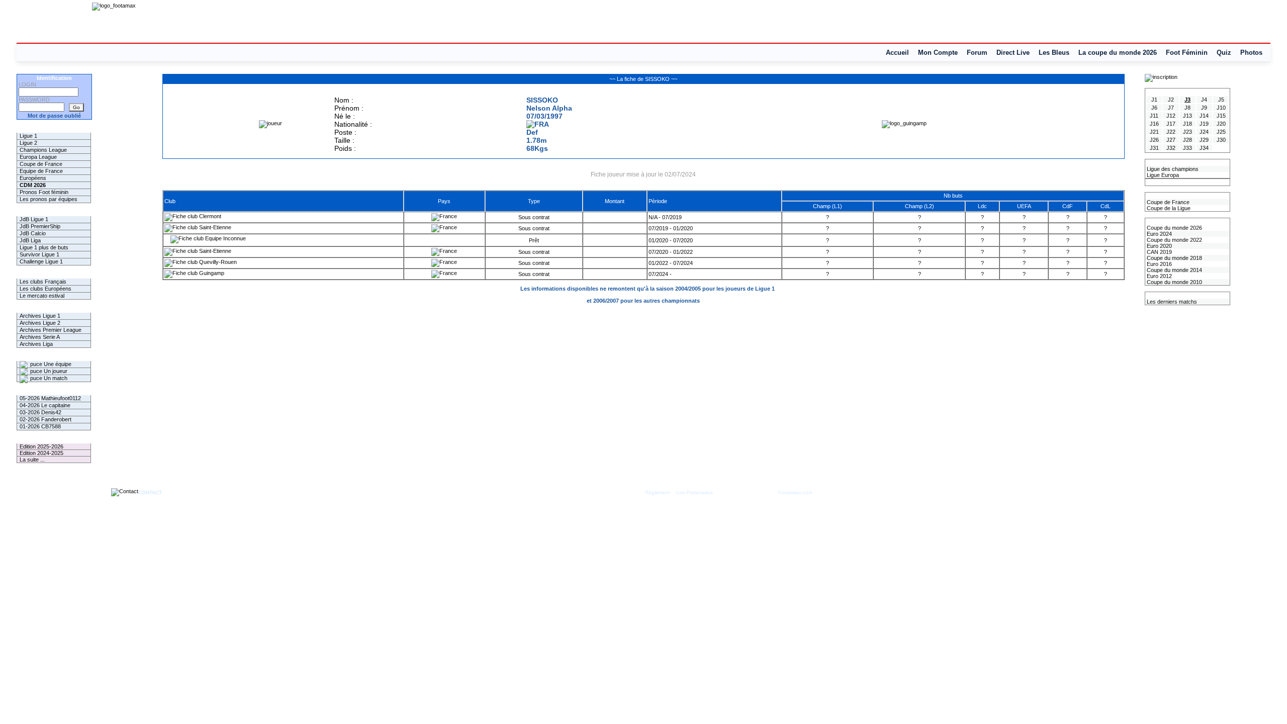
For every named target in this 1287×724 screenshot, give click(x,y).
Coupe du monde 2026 (1173, 228)
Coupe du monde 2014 (1173, 270)
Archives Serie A (40, 337)
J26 (1154, 140)
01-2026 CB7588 (40, 426)
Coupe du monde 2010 (1173, 282)
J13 (1187, 116)
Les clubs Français (43, 282)
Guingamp (211, 273)
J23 (1187, 132)
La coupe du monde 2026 (1117, 52)
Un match (54, 378)
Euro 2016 (1158, 264)
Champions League (43, 150)
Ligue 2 (28, 143)
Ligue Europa (1162, 175)
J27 (1170, 140)
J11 (1154, 116)
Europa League (38, 157)
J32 (1170, 148)
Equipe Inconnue (225, 238)
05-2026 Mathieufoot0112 (50, 398)
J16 (1154, 124)
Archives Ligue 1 (40, 316)
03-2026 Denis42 (40, 412)
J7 (1171, 108)
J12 (1170, 116)
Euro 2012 (1158, 276)
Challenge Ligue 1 (41, 261)
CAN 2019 (1158, 252)
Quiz (1224, 52)
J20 (1221, 124)
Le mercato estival (42, 296)
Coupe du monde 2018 (1173, 258)
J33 (1187, 148)
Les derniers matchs (1171, 302)
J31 (1154, 148)
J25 (1221, 132)
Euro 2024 (1158, 234)
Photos (1251, 52)
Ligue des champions (1172, 169)
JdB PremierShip (40, 226)
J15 (1221, 116)
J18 (1187, 124)
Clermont (209, 216)
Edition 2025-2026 (41, 446)
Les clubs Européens (45, 289)
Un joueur (54, 371)
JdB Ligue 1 (34, 219)
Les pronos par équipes (48, 199)
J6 (1154, 108)
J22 (1170, 132)
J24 (1204, 132)
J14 (1204, 116)
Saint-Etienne (214, 227)
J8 (1187, 108)
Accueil (897, 52)
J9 (1204, 108)
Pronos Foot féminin (44, 192)
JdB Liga (30, 240)
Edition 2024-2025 (41, 453)
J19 (1204, 124)
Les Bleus (1054, 52)
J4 (1204, 100)
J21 (1154, 132)
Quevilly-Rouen (217, 262)
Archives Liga (36, 344)
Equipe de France (41, 171)
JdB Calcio (33, 233)
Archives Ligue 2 (40, 323)
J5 (1221, 100)
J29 (1204, 140)
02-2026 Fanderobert (45, 419)
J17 (1170, 124)
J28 (1187, 140)
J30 (1221, 140)
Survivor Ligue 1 (39, 254)
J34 (1204, 148)
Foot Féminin (1187, 52)
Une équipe (56, 364)
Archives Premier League (50, 330)
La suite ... (32, 460)
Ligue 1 (28, 136)
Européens (33, 178)
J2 (1171, 100)
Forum (977, 52)
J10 (1221, 108)
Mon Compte (938, 52)
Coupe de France (41, 164)
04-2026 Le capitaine (45, 405)
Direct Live (1013, 52)
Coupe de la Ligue (1167, 208)
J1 (1154, 100)
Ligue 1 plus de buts (44, 247)
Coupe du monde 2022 (1173, 240)
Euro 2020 (1158, 246)
